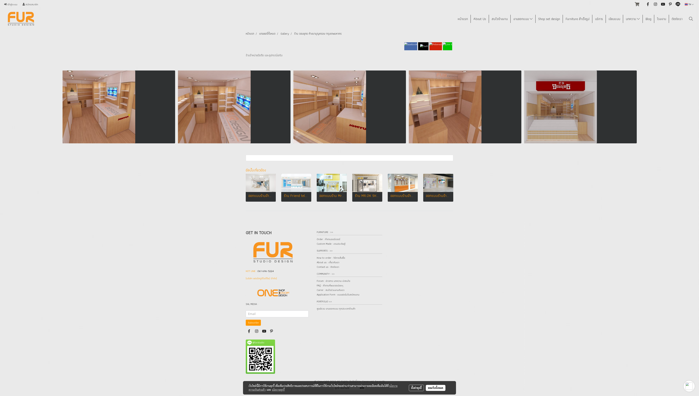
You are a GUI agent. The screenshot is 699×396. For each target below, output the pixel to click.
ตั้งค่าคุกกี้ (416, 387)
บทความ (631, 18)
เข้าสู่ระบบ (12, 4)
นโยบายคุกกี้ (278, 389)
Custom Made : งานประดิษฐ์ (331, 244)
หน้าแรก (463, 18)
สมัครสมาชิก (31, 4)
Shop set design (549, 18)
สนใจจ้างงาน (500, 18)
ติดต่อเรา (677, 18)
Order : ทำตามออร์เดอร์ (328, 239)
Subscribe (253, 323)
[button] (691, 18)
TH (690, 4)
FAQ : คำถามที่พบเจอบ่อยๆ (330, 285)
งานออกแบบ (521, 18)
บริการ (599, 18)
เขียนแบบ (614, 18)
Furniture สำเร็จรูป (577, 18)
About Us (479, 18)
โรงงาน (661, 18)
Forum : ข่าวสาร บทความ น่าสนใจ (333, 281)
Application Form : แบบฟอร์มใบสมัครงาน (338, 295)
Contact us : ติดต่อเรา (328, 267)
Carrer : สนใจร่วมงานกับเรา (330, 290)
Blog (648, 18)
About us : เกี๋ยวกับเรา (328, 262)
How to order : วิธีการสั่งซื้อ (331, 258)
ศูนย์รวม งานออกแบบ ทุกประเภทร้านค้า (336, 309)
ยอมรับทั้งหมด (435, 387)
